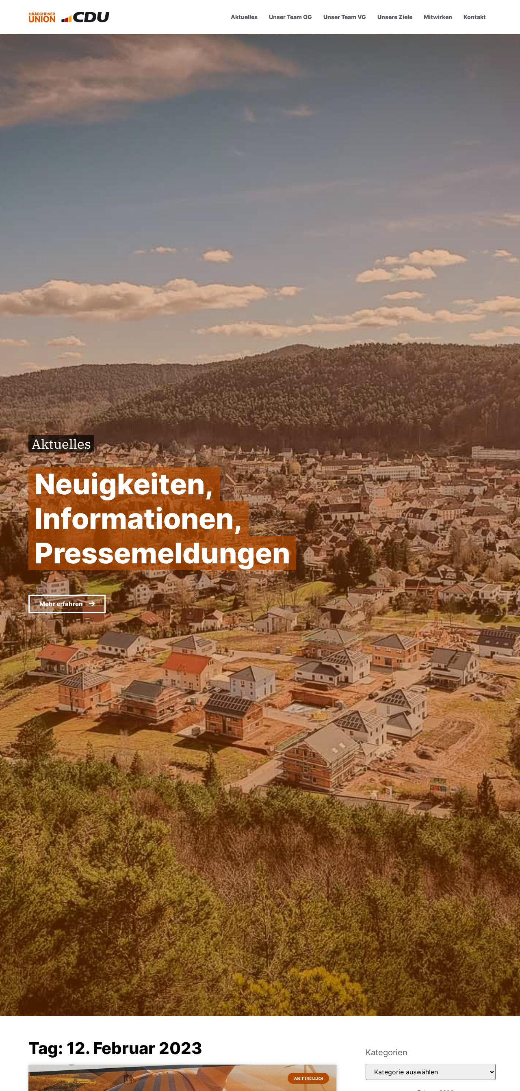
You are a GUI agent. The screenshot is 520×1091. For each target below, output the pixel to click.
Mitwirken (438, 16)
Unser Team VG (344, 16)
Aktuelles (244, 16)
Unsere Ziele (394, 16)
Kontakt (475, 16)
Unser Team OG (290, 16)
